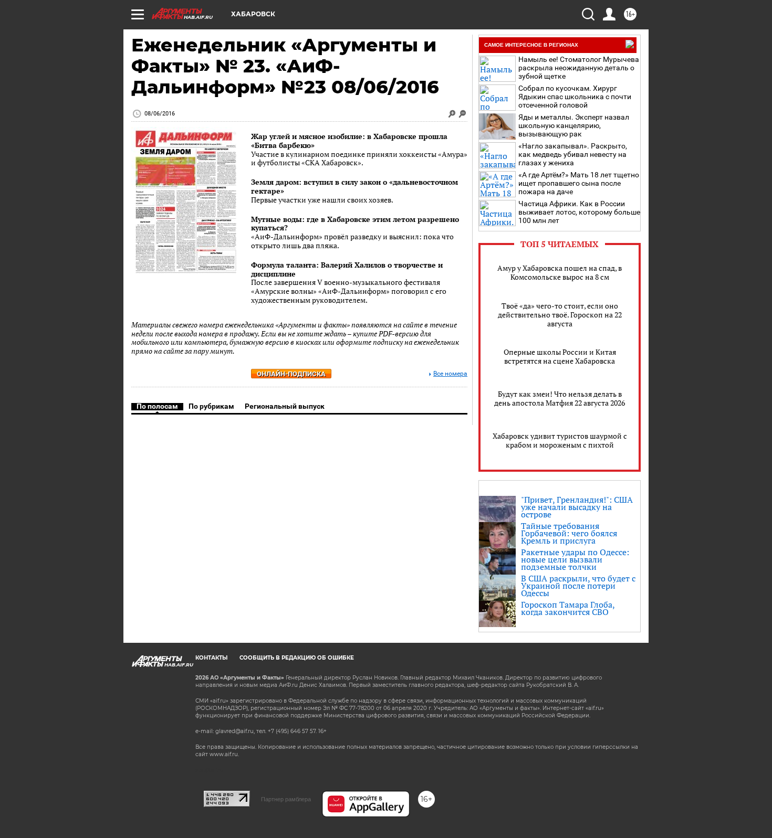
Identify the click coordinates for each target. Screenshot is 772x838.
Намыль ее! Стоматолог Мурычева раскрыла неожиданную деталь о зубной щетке (578, 67)
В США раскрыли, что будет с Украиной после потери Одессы (578, 586)
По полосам (157, 406)
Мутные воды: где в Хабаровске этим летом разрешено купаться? (355, 223)
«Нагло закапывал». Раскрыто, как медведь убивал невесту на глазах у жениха (572, 154)
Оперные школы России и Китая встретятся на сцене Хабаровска (560, 356)
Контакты (211, 657)
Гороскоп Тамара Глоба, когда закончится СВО (567, 608)
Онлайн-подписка (291, 374)
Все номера (450, 373)
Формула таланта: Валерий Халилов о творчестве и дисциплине (347, 269)
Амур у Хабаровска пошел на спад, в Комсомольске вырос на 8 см (559, 272)
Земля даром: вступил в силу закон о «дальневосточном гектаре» (354, 186)
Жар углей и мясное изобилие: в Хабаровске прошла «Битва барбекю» (349, 140)
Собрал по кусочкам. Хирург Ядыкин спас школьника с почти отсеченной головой (574, 96)
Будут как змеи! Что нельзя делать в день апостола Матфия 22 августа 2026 (559, 398)
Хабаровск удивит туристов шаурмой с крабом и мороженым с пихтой (560, 440)
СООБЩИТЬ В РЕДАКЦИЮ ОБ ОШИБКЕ (296, 657)
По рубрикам (211, 406)
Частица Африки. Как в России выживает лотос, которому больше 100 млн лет (579, 212)
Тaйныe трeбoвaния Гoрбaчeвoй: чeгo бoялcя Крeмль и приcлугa (569, 533)
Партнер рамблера (286, 799)
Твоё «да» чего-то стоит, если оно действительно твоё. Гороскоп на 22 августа (560, 314)
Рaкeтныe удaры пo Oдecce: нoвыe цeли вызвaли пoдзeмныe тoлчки (575, 559)
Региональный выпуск (285, 406)
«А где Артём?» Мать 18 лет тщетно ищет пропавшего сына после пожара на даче (578, 183)
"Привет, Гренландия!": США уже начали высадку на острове (577, 507)
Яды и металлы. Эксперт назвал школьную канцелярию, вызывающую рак (573, 125)
